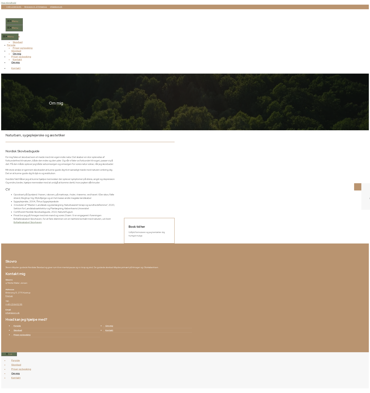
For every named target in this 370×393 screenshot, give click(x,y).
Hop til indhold (8, 2)
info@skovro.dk (56, 7)
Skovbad (16, 50)
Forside (11, 45)
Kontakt (16, 68)
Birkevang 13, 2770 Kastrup (35, 7)
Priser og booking (21, 56)
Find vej (9, 296)
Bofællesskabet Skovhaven (28, 222)
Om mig (15, 62)
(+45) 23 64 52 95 (14, 7)
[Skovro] (17, 31)
